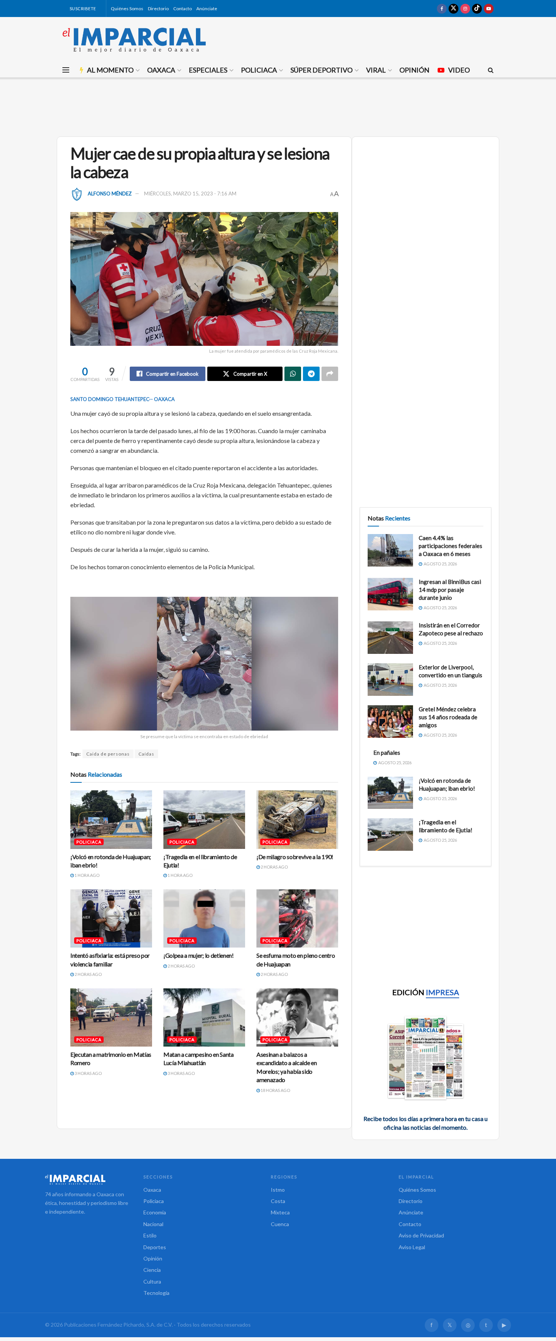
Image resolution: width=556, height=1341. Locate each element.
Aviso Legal (412, 1247)
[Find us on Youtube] (489, 8)
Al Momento (110, 70)
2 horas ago (274, 866)
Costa (278, 1201)
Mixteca (280, 1212)
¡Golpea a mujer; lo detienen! (198, 955)
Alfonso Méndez (110, 193)
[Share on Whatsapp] (292, 374)
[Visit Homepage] (134, 39)
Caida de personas (108, 754)
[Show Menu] (65, 70)
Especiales (208, 70)
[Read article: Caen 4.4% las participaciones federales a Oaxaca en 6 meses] (390, 550)
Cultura (152, 1281)
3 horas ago (88, 1073)
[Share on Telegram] (311, 374)
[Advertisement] (278, 106)
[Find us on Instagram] (465, 8)
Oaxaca (161, 70)
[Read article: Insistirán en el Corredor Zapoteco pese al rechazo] (390, 637)
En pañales (386, 752)
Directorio (158, 8)
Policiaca (259, 70)
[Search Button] (491, 69)
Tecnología (156, 1293)
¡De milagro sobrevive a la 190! (294, 856)
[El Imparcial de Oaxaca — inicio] (86, 1179)
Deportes (154, 1247)
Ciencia (152, 1270)
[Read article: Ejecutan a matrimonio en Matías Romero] (111, 1017)
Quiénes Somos (127, 8)
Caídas (146, 754)
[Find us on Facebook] (442, 8)
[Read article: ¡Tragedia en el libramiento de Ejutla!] (204, 819)
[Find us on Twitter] (453, 8)
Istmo (278, 1189)
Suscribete (82, 8)
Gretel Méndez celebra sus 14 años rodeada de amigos (448, 717)
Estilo (150, 1235)
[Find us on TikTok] (477, 8)
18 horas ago (275, 1090)
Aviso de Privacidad (421, 1235)
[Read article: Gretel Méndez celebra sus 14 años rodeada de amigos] (390, 721)
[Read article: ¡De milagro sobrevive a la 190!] (297, 819)
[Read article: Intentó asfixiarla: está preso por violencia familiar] (111, 918)
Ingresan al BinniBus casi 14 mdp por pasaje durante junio (450, 589)
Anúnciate (206, 8)
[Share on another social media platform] (329, 374)
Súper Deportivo (321, 70)
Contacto (182, 8)
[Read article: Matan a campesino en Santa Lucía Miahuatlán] (204, 1017)
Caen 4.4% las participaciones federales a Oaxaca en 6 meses (450, 545)
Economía (154, 1212)
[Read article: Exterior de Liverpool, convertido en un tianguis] (390, 679)
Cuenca (280, 1224)
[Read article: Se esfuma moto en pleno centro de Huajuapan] (297, 918)
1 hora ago (86, 875)
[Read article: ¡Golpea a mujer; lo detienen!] (204, 918)
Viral (376, 70)
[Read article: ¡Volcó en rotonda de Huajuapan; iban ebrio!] (111, 819)
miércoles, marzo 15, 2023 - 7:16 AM (190, 193)
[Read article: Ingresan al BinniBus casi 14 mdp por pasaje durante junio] (390, 594)
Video (459, 70)
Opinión (414, 70)
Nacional (153, 1224)
